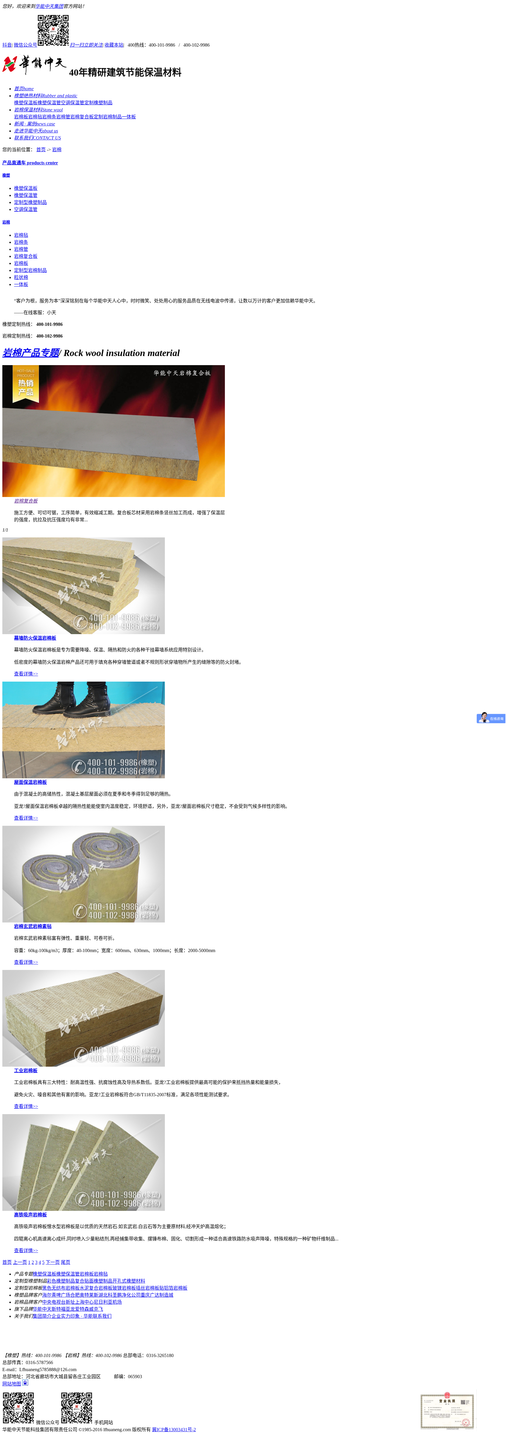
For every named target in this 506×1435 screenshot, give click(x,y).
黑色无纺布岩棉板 (61, 1288)
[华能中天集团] (34, 72)
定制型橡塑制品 (30, 202)
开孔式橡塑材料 (128, 1281)
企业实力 (61, 1316)
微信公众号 (58, 44)
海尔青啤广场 (56, 1295)
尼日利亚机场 (108, 1302)
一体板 (129, 116)
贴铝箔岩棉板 (173, 1288)
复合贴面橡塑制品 (93, 1281)
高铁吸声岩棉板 (30, 1214)
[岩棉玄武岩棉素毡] (83, 920)
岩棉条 (49, 116)
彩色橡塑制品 (61, 1281)
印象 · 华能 (81, 1316)
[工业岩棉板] (83, 1065)
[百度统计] (25, 1383)
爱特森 (82, 1309)
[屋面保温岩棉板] (83, 776)
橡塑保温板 (25, 102)
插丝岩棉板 (147, 1288)
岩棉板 (21, 116)
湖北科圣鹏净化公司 (119, 1295)
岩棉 (56, 149)
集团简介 (42, 1316)
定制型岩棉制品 (30, 270)
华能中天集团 (49, 6)
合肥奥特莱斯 (84, 1295)
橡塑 (6, 175)
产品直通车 (30, 162)
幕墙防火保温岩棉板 (35, 638)
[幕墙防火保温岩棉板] (83, 632)
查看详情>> (26, 673)
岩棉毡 (35, 116)
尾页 (65, 1262)
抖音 (7, 44)
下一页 (53, 1262)
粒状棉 (21, 277)
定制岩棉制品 (108, 116)
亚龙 (70, 1309)
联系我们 (102, 1316)
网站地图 (11, 1383)
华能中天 (42, 1309)
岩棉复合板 (82, 116)
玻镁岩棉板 (124, 1288)
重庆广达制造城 (157, 1295)
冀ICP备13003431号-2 (174, 1429)
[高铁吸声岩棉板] (83, 1209)
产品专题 (30, 353)
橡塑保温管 (49, 102)
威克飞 (96, 1309)
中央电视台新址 (58, 1302)
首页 (41, 149)
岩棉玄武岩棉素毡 (33, 926)
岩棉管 (63, 116)
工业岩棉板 (25, 1070)
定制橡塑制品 (98, 102)
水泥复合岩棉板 (96, 1288)
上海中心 (84, 1302)
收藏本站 (114, 44)
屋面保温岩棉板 (30, 782)
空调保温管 (72, 102)
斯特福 (59, 1309)
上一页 (20, 1262)
